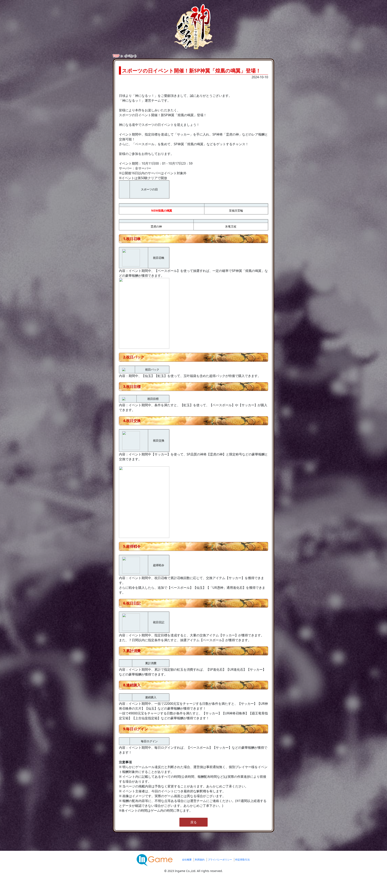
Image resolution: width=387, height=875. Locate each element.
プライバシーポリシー (220, 859)
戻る (193, 822)
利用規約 (200, 859)
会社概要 (187, 859)
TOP (116, 56)
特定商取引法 (242, 859)
